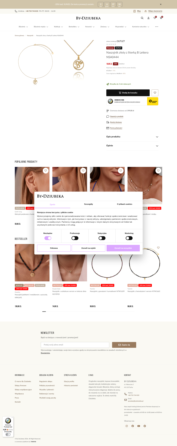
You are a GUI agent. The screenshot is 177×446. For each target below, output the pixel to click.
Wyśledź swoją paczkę (47, 398)
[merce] (33, 441)
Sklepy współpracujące (23, 390)
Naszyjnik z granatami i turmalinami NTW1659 (107, 291)
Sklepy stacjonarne (155, 11)
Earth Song (18, 211)
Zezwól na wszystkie (123, 248)
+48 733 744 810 (133, 395)
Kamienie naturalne (139, 27)
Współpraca (19, 394)
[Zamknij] (160, 4)
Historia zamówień (71, 385)
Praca (17, 398)
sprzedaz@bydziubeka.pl (135, 401)
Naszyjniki (30, 35)
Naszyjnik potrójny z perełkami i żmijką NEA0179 (142, 215)
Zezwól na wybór (88, 248)
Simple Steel (56, 289)
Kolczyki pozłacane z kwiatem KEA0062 (29, 214)
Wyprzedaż (119, 27)
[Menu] (12, 417)
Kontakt (18, 402)
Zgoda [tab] (52, 204)
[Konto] (148, 18)
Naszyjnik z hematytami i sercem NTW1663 (144, 291)
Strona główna (19, 35)
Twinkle (92, 289)
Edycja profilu (69, 381)
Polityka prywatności (47, 385)
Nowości (88, 27)
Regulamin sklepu (45, 381)
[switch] (75, 238)
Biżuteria (22, 27)
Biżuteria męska (39, 27)
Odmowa (54, 248)
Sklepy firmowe (20, 385)
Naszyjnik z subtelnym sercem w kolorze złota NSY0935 (69, 293)
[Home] (88, 18)
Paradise (17, 292)
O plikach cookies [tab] (124, 204)
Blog (139, 11)
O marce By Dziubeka (23, 381)
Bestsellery (73, 27)
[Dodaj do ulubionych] (46, 171)
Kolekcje (57, 27)
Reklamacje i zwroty (46, 394)
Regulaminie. (45, 353)
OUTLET (121, 41)
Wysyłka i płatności (46, 390)
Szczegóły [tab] (88, 204)
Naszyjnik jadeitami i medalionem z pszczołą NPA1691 (31, 296)
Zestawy (103, 27)
